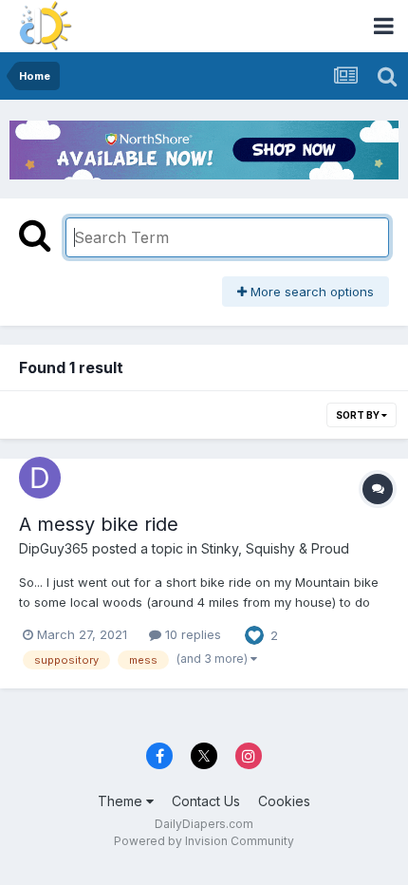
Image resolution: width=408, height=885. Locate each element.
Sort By (358, 415)
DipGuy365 (53, 548)
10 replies (191, 634)
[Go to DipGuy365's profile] (40, 478)
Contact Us (206, 801)
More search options (310, 291)
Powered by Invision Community (204, 841)
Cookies (284, 801)
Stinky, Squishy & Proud (275, 548)
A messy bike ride (98, 524)
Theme (122, 801)
